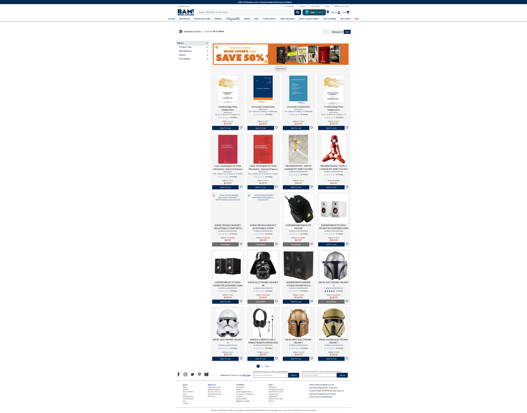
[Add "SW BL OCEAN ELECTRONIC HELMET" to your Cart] (333, 359)
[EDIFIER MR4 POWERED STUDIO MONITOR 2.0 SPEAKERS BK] (298, 266)
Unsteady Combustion (263, 106)
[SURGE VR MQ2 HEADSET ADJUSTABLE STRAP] (263, 208)
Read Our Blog (241, 399)
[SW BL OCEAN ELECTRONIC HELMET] (333, 323)
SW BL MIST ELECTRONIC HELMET (298, 341)
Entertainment (188, 399)
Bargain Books (188, 396)
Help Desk (272, 387)
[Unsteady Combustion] (263, 90)
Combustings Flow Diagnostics (227, 108)
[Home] (185, 12)
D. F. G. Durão (222, 114)
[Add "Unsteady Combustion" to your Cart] (263, 128)
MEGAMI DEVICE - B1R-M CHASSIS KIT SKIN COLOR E (298, 167)
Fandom (186, 403)
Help (327, 6)
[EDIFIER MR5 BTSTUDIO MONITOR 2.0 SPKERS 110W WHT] (334, 208)
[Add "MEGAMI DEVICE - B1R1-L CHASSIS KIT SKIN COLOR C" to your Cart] (333, 187)
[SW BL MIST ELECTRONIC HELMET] (298, 323)
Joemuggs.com (276, 410)
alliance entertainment (299, 172)
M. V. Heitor (232, 114)
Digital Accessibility (243, 401)
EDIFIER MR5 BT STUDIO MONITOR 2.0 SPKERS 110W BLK (227, 284)
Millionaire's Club (341, 6)
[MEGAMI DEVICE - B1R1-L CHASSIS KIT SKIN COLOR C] (333, 149)
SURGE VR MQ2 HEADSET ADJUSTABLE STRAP (263, 226)
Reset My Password (276, 392)
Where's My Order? (276, 399)
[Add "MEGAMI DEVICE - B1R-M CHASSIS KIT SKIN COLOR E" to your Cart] (298, 187)
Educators (289, 6)
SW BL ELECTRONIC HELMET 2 (228, 341)
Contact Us (240, 396)
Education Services (215, 394)
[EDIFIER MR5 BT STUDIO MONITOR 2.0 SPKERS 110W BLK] (228, 266)
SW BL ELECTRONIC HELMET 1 (334, 284)
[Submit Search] (297, 12)
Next (267, 366)
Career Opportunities (244, 392)
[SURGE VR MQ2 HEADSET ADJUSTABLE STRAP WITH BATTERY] (227, 208)
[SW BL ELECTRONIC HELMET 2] (227, 323)
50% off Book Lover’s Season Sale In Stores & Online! (265, 2)
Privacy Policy (311, 410)
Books (185, 387)
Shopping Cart (274, 394)
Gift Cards (315, 6)
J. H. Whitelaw (272, 111)
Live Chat (246, 375)
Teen (185, 394)
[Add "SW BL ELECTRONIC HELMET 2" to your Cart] (227, 359)
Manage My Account (276, 389)
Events (302, 6)
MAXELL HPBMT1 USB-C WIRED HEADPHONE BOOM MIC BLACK (263, 341)
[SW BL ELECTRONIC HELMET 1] (333, 266)
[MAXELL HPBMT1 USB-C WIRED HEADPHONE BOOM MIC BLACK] (263, 323)
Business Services (214, 392)
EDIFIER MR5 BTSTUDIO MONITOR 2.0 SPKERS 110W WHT (333, 227)
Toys (184, 401)
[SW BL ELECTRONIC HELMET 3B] (263, 266)
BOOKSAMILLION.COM (260, 410)
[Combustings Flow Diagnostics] (228, 90)
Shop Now (280, 68)
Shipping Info (273, 396)
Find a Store (240, 387)
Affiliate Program (214, 389)
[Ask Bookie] (314, 12)
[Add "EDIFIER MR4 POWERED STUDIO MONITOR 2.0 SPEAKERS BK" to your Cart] (298, 302)
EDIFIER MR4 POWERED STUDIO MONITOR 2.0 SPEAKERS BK (298, 284)
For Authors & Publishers (245, 394)
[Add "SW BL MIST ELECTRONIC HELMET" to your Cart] (298, 359)
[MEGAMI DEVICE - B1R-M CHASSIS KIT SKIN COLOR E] (298, 149)
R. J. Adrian (219, 174)
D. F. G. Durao (228, 174)
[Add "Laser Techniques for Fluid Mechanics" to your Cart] (227, 187)
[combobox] (251, 12)
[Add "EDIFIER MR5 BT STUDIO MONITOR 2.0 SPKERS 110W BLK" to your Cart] (227, 302)
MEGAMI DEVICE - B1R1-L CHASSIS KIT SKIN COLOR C (333, 167)
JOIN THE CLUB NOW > (321, 396)
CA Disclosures (299, 410)
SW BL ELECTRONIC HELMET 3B (263, 284)
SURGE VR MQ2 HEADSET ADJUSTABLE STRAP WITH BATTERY (228, 227)
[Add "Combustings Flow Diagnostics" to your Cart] (227, 128)
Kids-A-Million (188, 392)
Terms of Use (288, 410)
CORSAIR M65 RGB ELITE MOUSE (298, 226)
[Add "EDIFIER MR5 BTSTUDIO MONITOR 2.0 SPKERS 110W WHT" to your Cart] (333, 244)
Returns (271, 401)
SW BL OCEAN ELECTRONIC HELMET (333, 341)
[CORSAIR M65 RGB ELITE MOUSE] (298, 208)
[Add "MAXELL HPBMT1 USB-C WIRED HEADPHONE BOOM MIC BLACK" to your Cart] (263, 359)
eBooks (185, 389)
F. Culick (254, 111)
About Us (239, 389)
